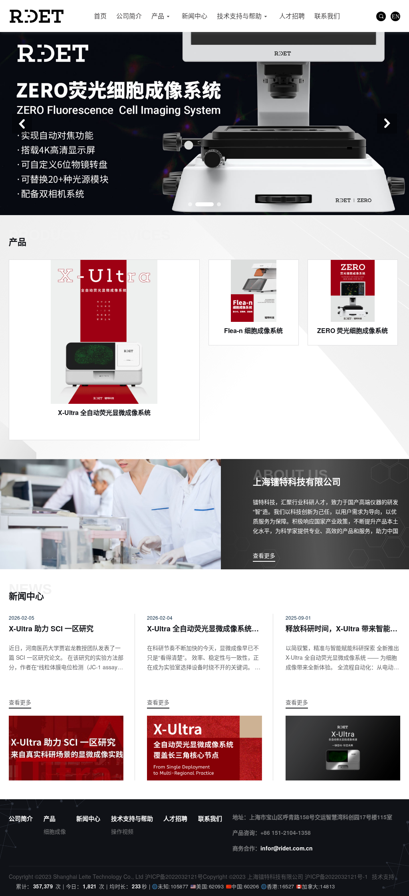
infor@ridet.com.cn (286, 848)
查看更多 (264, 555)
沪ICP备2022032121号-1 (336, 876)
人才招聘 (292, 15)
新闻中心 (194, 15)
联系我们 (327, 15)
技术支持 (383, 876)
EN (395, 16)
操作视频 (122, 831)
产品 (157, 15)
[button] (22, 124)
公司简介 (129, 15)
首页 (100, 15)
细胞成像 (55, 831)
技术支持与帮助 (239, 15)
